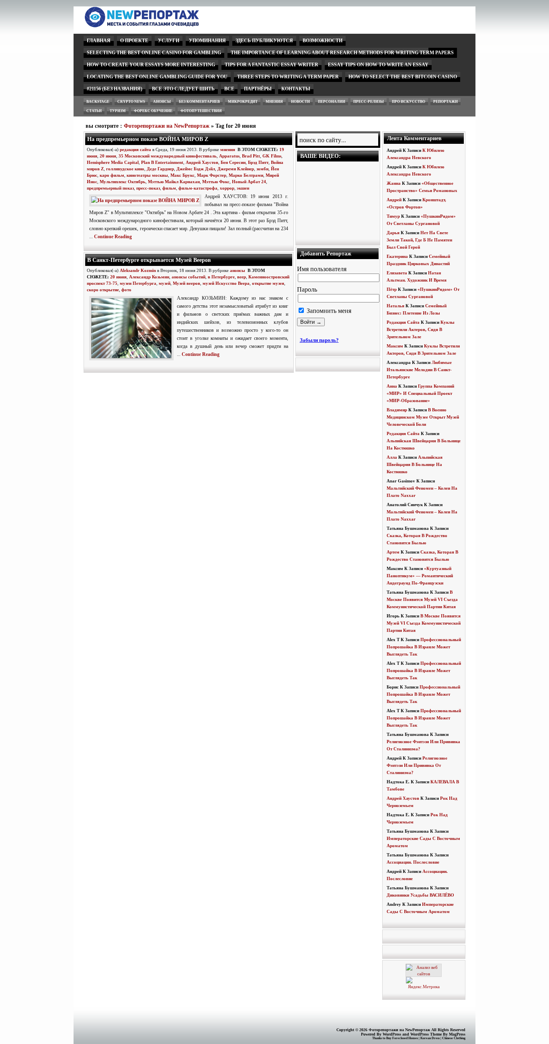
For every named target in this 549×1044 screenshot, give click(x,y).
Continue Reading (113, 236)
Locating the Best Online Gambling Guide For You (157, 77)
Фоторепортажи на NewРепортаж (166, 126)
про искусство (408, 102)
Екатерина (397, 256)
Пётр (392, 289)
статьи (94, 111)
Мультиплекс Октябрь (122, 181)
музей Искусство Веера (226, 283)
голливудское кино (125, 168)
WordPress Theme (426, 1034)
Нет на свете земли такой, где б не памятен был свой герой (419, 239)
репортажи (445, 102)
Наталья (395, 305)
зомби (262, 168)
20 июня (108, 155)
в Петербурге (221, 276)
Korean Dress (430, 1038)
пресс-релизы (368, 102)
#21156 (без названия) (114, 89)
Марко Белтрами (246, 175)
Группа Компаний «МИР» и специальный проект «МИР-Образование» (420, 393)
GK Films (271, 155)
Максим (395, 345)
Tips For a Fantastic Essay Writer (271, 64)
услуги (168, 40)
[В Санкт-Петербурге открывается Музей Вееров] (133, 361)
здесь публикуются (264, 40)
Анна (392, 386)
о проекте (134, 40)
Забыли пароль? (319, 340)
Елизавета (397, 272)
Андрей (394, 199)
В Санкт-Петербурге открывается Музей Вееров (149, 260)
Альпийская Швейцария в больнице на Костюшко (414, 464)
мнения (274, 102)
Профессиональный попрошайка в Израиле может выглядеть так (424, 646)
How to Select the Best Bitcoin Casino (402, 77)
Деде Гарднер (160, 168)
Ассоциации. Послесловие (413, 862)
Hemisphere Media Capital (113, 162)
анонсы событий (188, 276)
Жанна (394, 183)
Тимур (393, 216)
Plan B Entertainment (162, 162)
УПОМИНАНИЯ (207, 40)
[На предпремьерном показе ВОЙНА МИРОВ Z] (147, 200)
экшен (243, 188)
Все (229, 89)
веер (241, 276)
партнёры (258, 89)
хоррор (227, 188)
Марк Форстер (211, 175)
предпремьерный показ (110, 188)
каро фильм (112, 175)
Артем (393, 552)
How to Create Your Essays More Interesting (151, 64)
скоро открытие (103, 289)
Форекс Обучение (153, 111)
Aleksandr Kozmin (138, 270)
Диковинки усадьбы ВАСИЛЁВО (420, 895)
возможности (322, 40)
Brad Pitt (251, 155)
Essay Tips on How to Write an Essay (378, 64)
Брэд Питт (258, 162)
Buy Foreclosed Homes (402, 1038)
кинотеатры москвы (147, 175)
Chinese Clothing (453, 1038)
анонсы (162, 102)
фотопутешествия (201, 111)
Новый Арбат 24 (249, 181)
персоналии (331, 102)
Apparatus (229, 155)
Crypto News (131, 102)
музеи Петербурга (138, 283)
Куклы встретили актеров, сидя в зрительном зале (421, 329)
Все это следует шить (183, 89)
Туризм (118, 111)
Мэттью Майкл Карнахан (174, 181)
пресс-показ (148, 188)
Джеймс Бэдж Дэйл (195, 168)
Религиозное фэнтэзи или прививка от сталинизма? (417, 765)
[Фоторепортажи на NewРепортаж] (156, 25)
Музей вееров (186, 283)
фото (126, 289)
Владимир (397, 409)
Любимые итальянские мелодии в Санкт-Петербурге (419, 369)
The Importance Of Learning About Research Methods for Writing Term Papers (342, 52)
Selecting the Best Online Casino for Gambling (154, 52)
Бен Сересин (233, 162)
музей (164, 283)
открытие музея (268, 283)
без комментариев (199, 102)
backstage (97, 102)
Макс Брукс (182, 175)
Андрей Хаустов (202, 162)
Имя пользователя (321, 269)
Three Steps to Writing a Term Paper (288, 77)
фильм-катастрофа (197, 188)
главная (99, 40)
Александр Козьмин (149, 276)
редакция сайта (135, 149)
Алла (392, 457)
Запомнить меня (328, 310)
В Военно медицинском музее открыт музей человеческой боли (423, 417)
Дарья (393, 232)
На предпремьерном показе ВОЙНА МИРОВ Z (147, 139)
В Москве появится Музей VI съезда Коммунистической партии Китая (422, 599)
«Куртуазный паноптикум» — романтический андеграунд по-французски (420, 575)
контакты (295, 89)
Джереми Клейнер (235, 168)
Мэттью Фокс (215, 181)
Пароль (307, 289)
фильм (169, 188)
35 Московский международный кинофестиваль (168, 155)
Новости (300, 102)
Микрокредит (243, 102)
